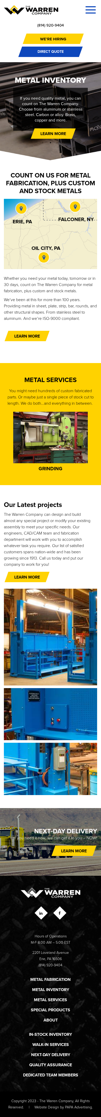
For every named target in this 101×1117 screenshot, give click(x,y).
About (51, 1020)
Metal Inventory (50, 990)
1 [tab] (42, 142)
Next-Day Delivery (50, 1055)
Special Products (50, 1010)
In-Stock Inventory (50, 1034)
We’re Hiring (53, 39)
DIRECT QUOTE (51, 51)
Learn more (53, 134)
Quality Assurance (50, 1065)
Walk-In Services (50, 1045)
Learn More (27, 336)
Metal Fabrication (50, 979)
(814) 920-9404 (50, 25)
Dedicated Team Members (50, 1075)
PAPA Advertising (78, 1107)
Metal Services (50, 1000)
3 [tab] (58, 142)
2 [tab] (50, 142)
